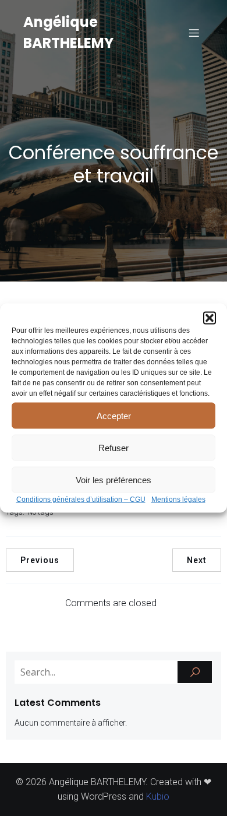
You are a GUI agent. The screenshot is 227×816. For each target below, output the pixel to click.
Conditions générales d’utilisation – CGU (81, 499)
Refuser (113, 447)
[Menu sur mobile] (194, 33)
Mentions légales (178, 499)
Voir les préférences (113, 479)
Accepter (114, 415)
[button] (209, 318)
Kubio (157, 796)
